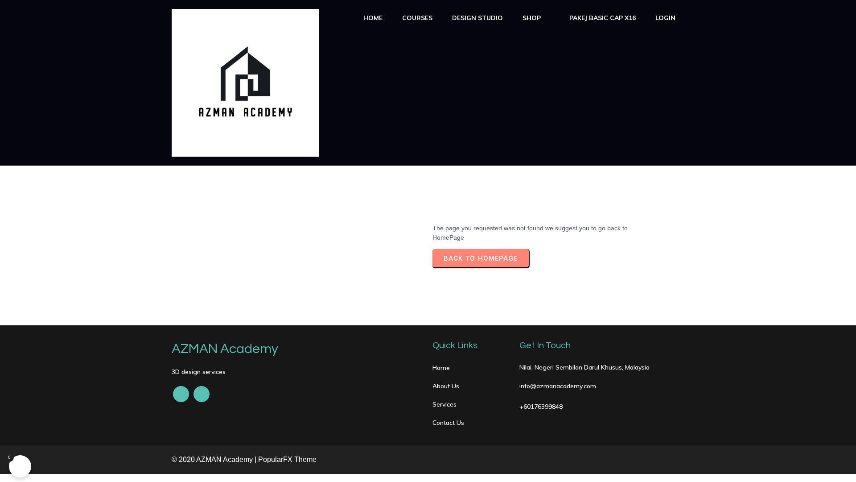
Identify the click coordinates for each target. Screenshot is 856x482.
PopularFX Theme (287, 459)
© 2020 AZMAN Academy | (215, 459)
